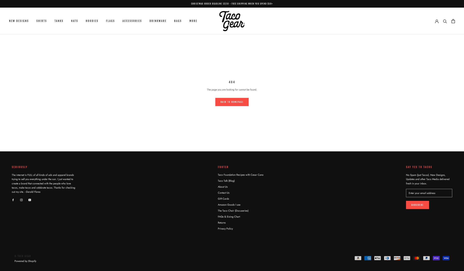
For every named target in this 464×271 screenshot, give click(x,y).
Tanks (59, 21)
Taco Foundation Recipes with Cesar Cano (241, 175)
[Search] (445, 21)
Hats (74, 21)
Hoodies (92, 21)
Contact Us (223, 193)
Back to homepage (232, 102)
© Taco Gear (22, 256)
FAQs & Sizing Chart (229, 216)
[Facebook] (13, 200)
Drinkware (158, 21)
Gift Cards (223, 198)
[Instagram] (21, 200)
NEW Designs (19, 21)
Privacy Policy (225, 228)
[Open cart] (453, 21)
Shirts (41, 21)
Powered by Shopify (25, 261)
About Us (223, 187)
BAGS (178, 21)
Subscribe (417, 205)
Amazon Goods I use (229, 204)
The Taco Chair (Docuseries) (233, 210)
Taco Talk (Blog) (226, 181)
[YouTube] (29, 200)
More (193, 21)
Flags (110, 21)
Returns (222, 222)
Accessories (132, 21)
